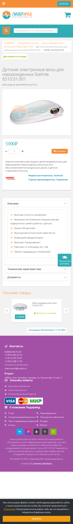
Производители (48, 413)
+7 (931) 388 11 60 (13, 361)
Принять (36, 518)
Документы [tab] (14, 277)
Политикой (9, 509)
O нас (11, 413)
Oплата (43, 425)
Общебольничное (28, 43)
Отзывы (44, 421)
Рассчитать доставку (65, 262)
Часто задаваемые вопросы (22, 421)
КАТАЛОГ (64, 3)
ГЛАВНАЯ (9, 43)
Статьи (11, 425)
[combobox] (36, 30)
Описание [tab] (13, 203)
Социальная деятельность (21, 417)
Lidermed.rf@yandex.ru (16, 368)
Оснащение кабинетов (52, 417)
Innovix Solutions (43, 463)
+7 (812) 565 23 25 (13, 354)
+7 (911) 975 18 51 (13, 358)
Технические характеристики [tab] (24, 269)
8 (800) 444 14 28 (13, 351)
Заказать (61, 151)
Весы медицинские (52, 43)
